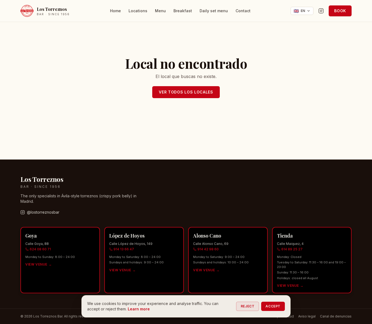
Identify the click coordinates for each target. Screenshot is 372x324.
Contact (243, 10)
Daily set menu (214, 10)
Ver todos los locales (186, 92)
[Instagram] (321, 10)
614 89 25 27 (292, 249)
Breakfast (182, 10)
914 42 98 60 (208, 249)
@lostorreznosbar (43, 212)
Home (115, 10)
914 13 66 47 (124, 249)
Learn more (139, 309)
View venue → (38, 264)
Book (340, 10)
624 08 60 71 (40, 249)
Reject (248, 306)
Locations (138, 10)
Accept (273, 306)
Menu (160, 10)
